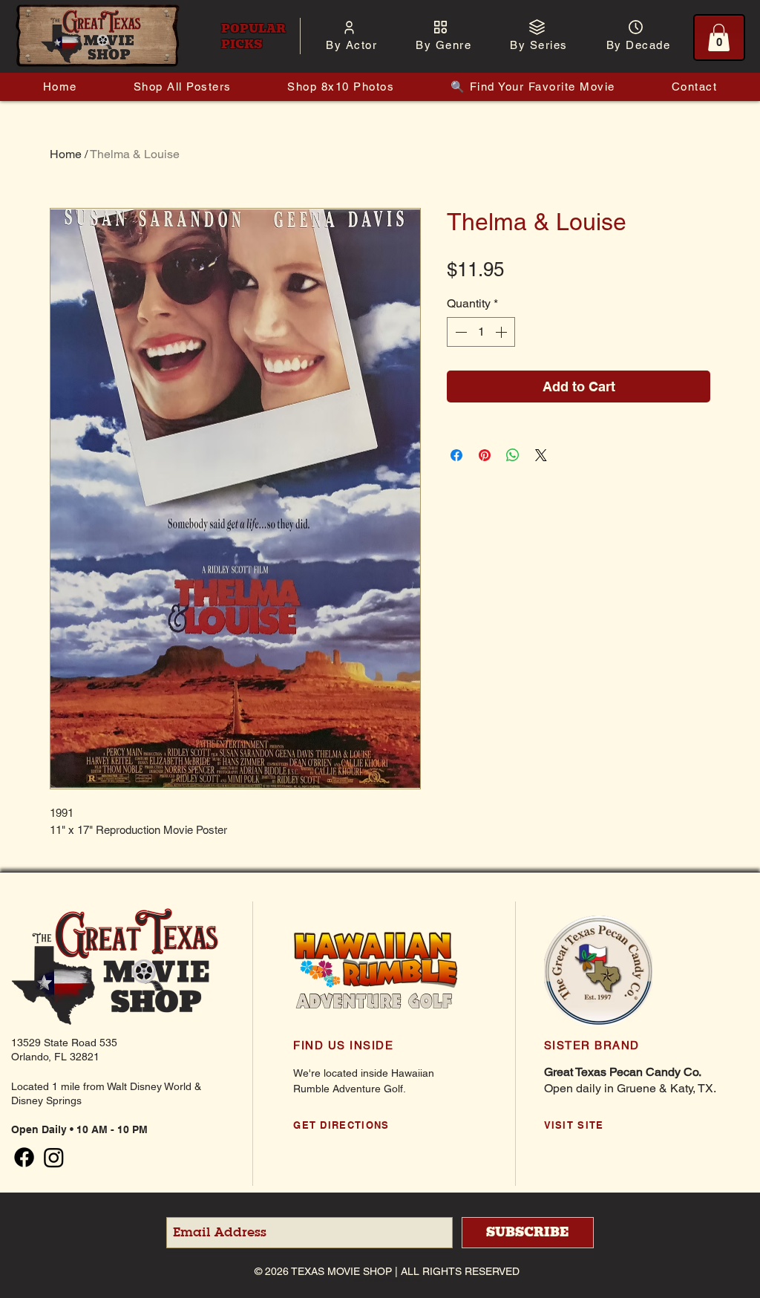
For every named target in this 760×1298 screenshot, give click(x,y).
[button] (351, 45)
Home (66, 154)
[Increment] (502, 332)
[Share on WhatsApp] (513, 455)
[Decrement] (459, 332)
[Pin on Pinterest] (485, 455)
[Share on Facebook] (456, 455)
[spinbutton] (481, 332)
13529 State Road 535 (64, 1042)
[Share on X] (541, 455)
